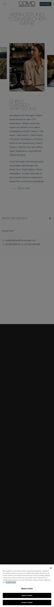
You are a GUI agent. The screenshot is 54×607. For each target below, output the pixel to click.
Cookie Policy (11, 582)
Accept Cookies (27, 602)
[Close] (51, 568)
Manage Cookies (27, 588)
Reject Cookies (27, 595)
